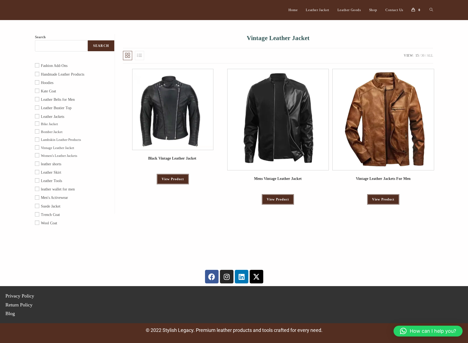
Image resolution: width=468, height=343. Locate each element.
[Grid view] (127, 55)
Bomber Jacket (52, 132)
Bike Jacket (49, 124)
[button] (428, 331)
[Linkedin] (241, 276)
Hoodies (47, 83)
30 (422, 55)
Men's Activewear (54, 198)
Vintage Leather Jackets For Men (383, 179)
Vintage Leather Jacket (57, 148)
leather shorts (51, 164)
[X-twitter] (256, 276)
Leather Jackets (52, 117)
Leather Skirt (51, 172)
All (430, 55)
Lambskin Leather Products (61, 140)
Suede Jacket (50, 206)
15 (417, 55)
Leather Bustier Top (56, 108)
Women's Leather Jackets (59, 156)
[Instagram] (226, 276)
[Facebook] (212, 276)
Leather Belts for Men (58, 100)
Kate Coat (48, 91)
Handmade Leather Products (62, 74)
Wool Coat (49, 223)
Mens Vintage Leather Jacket (278, 179)
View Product (173, 179)
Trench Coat (50, 215)
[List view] (139, 55)
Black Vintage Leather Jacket (172, 158)
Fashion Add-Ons (54, 66)
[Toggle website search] (431, 10)
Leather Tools (51, 181)
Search (40, 37)
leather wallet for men (58, 189)
